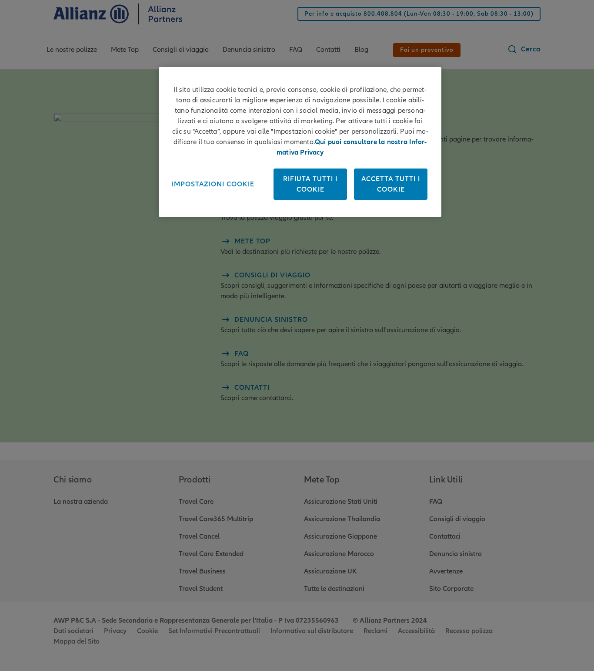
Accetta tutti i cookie (390, 184)
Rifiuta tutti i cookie (310, 184)
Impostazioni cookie (213, 184)
